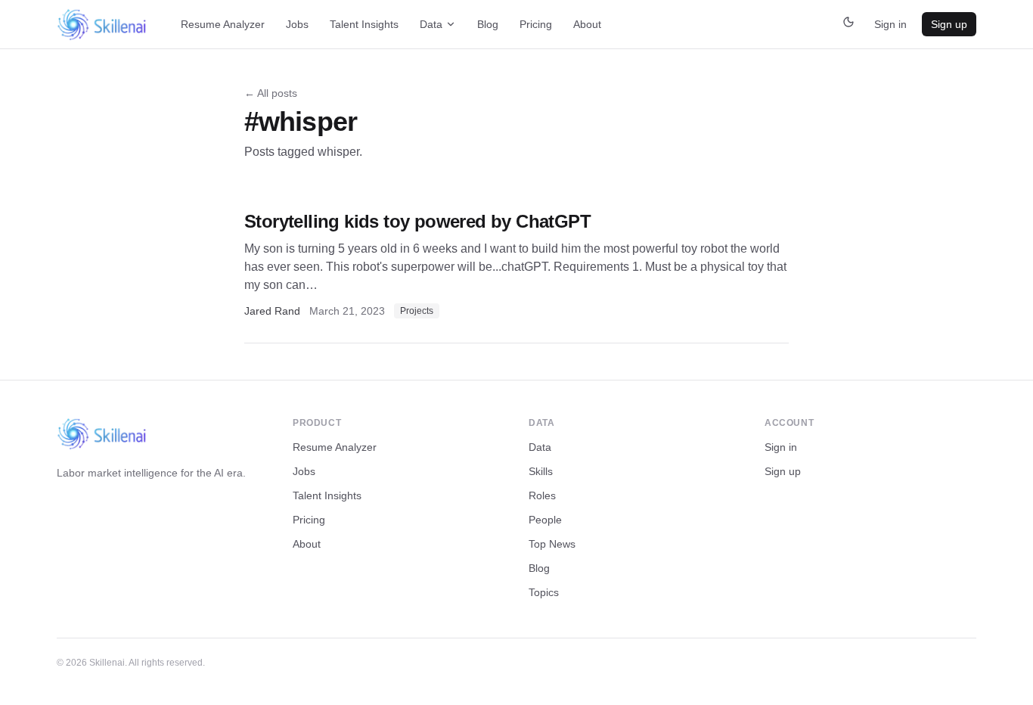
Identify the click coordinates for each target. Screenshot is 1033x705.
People (545, 520)
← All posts (270, 93)
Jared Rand (272, 311)
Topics (544, 592)
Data (431, 24)
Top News (552, 544)
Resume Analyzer (223, 24)
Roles (542, 495)
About (587, 24)
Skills (541, 471)
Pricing (536, 24)
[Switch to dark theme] (848, 24)
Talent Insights (364, 24)
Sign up (949, 24)
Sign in (890, 24)
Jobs (297, 24)
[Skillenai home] (102, 25)
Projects (416, 311)
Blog (487, 24)
